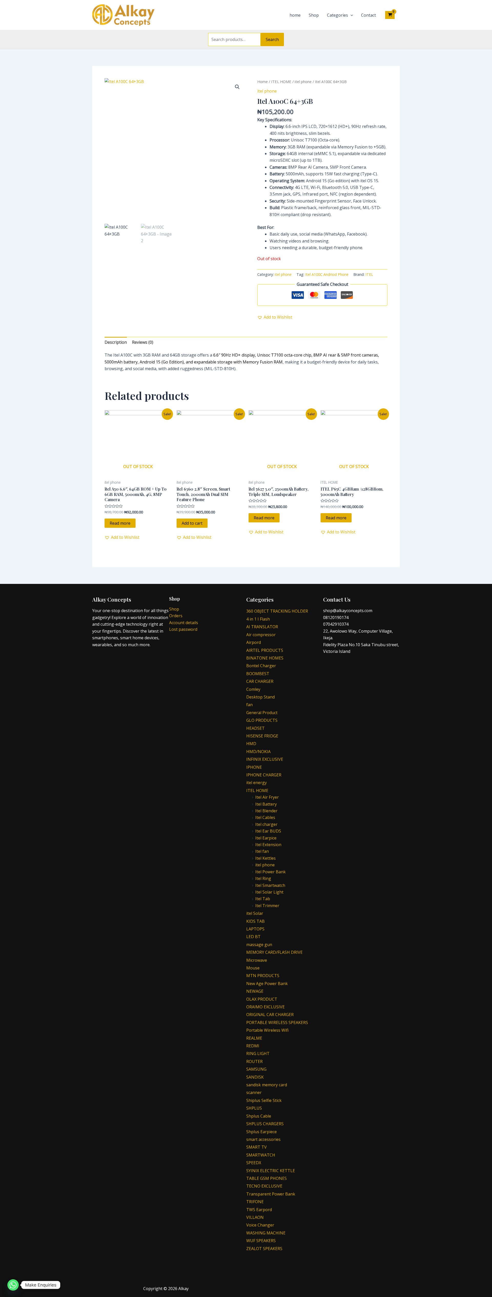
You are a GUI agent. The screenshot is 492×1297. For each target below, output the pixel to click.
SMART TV (256, 1147)
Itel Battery (266, 804)
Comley (253, 689)
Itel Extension (268, 844)
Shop (314, 15)
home (295, 15)
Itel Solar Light (269, 892)
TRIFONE (255, 1201)
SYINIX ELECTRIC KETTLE (270, 1170)
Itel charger (266, 824)
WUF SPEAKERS (261, 1240)
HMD (251, 743)
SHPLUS (254, 1108)
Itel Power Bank (270, 872)
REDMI (252, 1046)
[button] (237, 87)
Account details (183, 622)
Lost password (183, 629)
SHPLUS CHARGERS (265, 1124)
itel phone (303, 81)
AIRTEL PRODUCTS (264, 650)
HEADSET (255, 728)
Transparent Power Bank (270, 1194)
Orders (175, 616)
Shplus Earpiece (261, 1131)
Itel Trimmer (267, 905)
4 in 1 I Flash (258, 619)
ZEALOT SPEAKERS (264, 1248)
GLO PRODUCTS (262, 720)
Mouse (253, 968)
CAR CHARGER (259, 681)
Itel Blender (266, 811)
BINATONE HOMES (264, 658)
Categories (337, 15)
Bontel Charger (261, 665)
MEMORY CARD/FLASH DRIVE (274, 952)
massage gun (259, 944)
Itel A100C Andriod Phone (326, 274)
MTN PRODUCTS (262, 975)
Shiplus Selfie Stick (264, 1100)
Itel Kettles (265, 858)
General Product (262, 712)
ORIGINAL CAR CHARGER (270, 1014)
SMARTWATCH (260, 1155)
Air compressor (261, 634)
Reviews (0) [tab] (142, 342)
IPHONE (254, 767)
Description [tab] (116, 342)
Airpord (253, 642)
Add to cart (192, 523)
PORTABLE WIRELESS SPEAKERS (277, 1022)
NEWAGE (254, 991)
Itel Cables (265, 817)
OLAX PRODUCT (261, 999)
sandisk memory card (266, 1085)
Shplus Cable (258, 1116)
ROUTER (254, 1061)
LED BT (253, 936)
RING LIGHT (258, 1053)
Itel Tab (262, 898)
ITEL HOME (281, 81)
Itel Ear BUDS (268, 831)
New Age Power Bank (267, 983)
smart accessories (263, 1139)
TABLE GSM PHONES (266, 1178)
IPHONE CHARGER (263, 775)
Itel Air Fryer (267, 797)
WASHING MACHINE (265, 1233)
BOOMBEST (257, 673)
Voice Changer (260, 1225)
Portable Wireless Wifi (267, 1030)
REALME (254, 1038)
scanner (254, 1092)
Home (262, 81)
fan (249, 704)
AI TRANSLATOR (262, 627)
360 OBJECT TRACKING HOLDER (277, 611)
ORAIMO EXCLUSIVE (265, 1007)
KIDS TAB (255, 921)
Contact (368, 15)
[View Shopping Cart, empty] (390, 15)
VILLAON (255, 1217)
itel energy (256, 782)
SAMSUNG (256, 1069)
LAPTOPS (255, 929)
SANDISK (255, 1077)
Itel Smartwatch (270, 885)
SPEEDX (253, 1163)
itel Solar (254, 913)
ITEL (369, 274)
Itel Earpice (265, 838)
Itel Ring (263, 878)
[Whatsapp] (13, 1285)
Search (272, 39)
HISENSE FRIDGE (262, 736)
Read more (120, 523)
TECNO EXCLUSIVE (264, 1186)
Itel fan (262, 851)
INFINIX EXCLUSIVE (264, 759)
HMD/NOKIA (258, 751)
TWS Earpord (259, 1209)
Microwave (256, 960)
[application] (350, 15)
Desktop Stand (260, 697)
